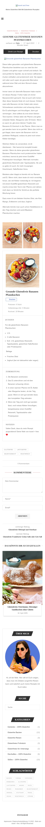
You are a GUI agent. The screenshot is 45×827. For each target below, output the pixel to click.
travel (30, 792)
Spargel (9, 792)
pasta (30, 785)
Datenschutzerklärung (20, 821)
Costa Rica (28, 778)
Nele (18, 43)
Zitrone (30, 796)
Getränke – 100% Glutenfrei (24, 727)
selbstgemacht (10, 454)
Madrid (21, 785)
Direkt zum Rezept (15, 52)
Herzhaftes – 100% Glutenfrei (24, 754)
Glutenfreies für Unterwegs (24, 749)
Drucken (35, 52)
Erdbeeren (10, 781)
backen (9, 778)
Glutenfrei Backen (24, 732)
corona (18, 778)
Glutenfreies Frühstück (24, 743)
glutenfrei (8, 449)
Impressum (8, 821)
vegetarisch (25, 454)
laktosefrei (21, 449)
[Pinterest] (38, 18)
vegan (8, 796)
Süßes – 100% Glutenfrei (24, 760)
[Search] (42, 18)
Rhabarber (19, 789)
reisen (8, 789)
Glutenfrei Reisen (24, 738)
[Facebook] (33, 18)
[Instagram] (36, 18)
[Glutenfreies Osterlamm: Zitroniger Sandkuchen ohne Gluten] (22, 578)
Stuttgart (20, 792)
